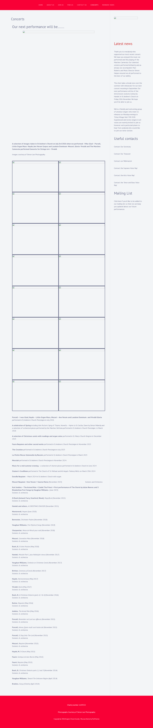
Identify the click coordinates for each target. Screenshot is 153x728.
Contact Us (82, 5)
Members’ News (108, 5)
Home (41, 5)
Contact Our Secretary (122, 146)
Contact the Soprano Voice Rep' (126, 168)
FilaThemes (95, 719)
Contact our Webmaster (123, 161)
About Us (50, 5)
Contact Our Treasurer (122, 154)
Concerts (94, 5)
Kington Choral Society (72, 719)
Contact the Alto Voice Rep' (124, 175)
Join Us (61, 5)
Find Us (70, 5)
